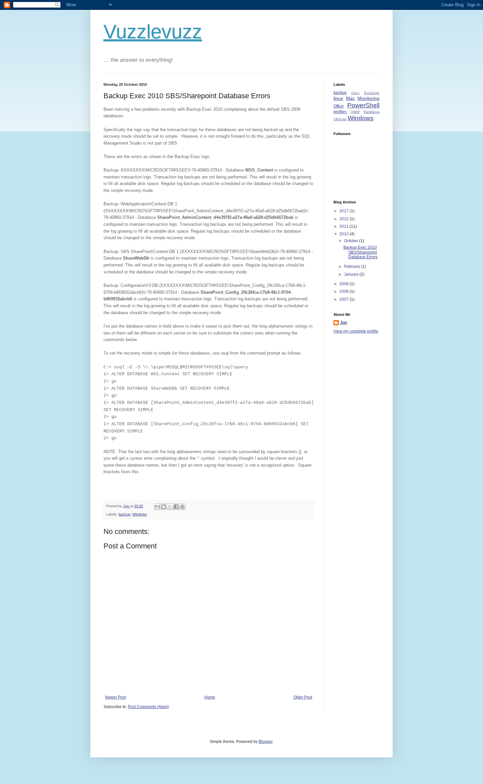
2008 (344, 291)
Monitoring (368, 98)
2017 (344, 211)
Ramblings (372, 112)
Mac (350, 98)
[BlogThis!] (163, 506)
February (352, 266)
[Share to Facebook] (176, 506)
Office (339, 106)
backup (124, 514)
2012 (344, 219)
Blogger (265, 741)
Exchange (372, 93)
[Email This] (157, 506)
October (351, 241)
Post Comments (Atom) (148, 706)
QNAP (355, 112)
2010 (344, 234)
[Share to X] (170, 506)
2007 (344, 299)
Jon (343, 322)
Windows (139, 514)
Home (209, 697)
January (351, 274)
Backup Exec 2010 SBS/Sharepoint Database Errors (360, 252)
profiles (340, 111)
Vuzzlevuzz (153, 32)
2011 (344, 226)
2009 (344, 284)
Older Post (302, 697)
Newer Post (115, 697)
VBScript (340, 119)
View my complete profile (356, 331)
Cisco (355, 93)
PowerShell (363, 105)
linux (338, 98)
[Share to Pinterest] (182, 506)
